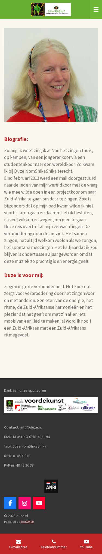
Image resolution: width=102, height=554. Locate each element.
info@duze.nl (31, 427)
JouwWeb (27, 522)
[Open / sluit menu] (96, 9)
